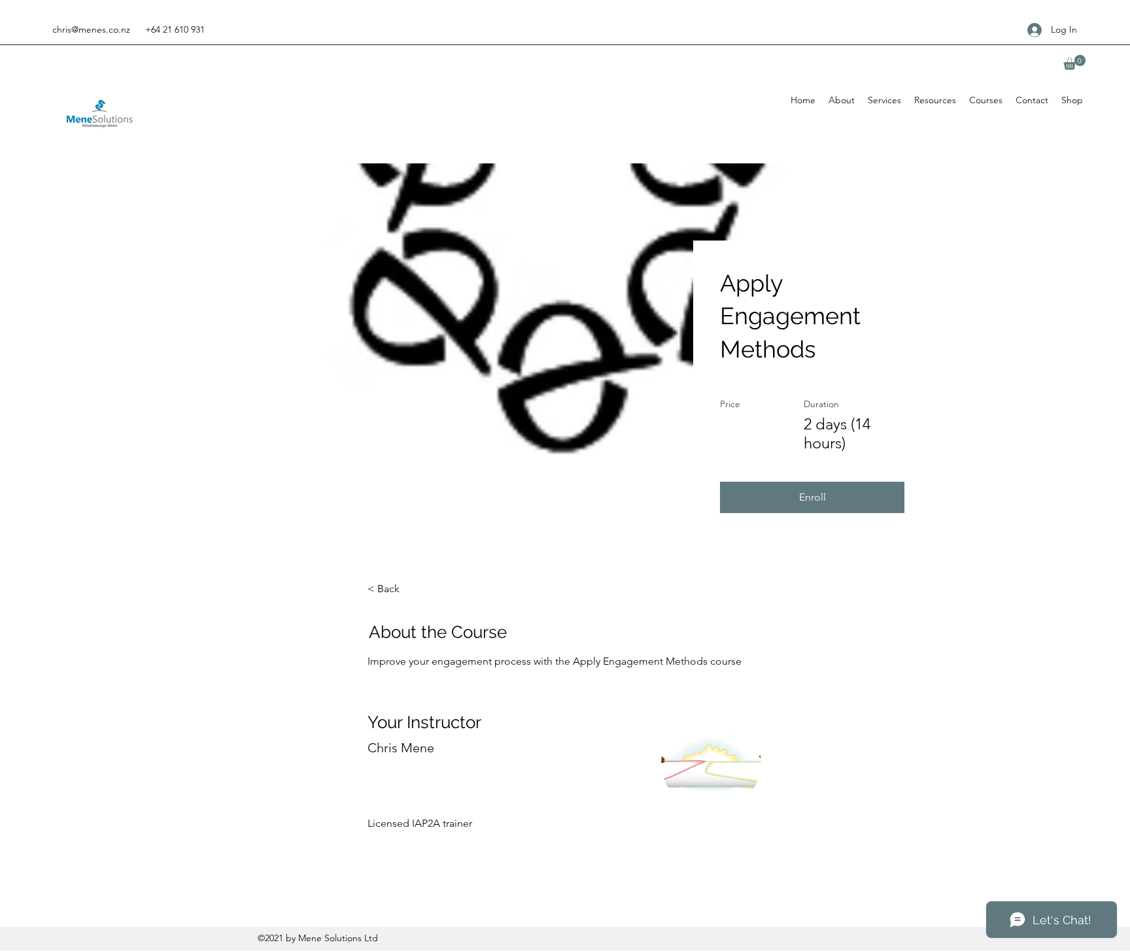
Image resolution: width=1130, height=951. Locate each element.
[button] (1074, 62)
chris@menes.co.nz (91, 29)
